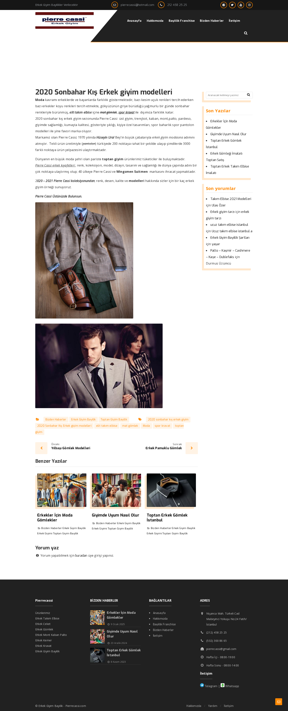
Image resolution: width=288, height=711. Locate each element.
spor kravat (162, 426)
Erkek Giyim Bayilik (83, 419)
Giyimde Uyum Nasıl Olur (115, 515)
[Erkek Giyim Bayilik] (64, 28)
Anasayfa (159, 613)
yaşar (216, 244)
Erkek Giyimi (44, 533)
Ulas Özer (219, 205)
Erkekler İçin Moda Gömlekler (55, 518)
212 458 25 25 (177, 5)
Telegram (210, 686)
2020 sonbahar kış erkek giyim (168, 419)
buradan (81, 556)
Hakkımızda (160, 619)
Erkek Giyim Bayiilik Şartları (230, 238)
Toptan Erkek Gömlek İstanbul (167, 518)
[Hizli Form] (278, 701)
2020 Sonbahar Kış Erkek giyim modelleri (64, 426)
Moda (146, 426)
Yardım (212, 706)
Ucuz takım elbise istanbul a (232, 231)
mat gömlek (130, 426)
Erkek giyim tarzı (222, 212)
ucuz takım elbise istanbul (229, 225)
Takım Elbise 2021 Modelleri (230, 199)
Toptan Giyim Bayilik (114, 419)
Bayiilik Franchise (164, 624)
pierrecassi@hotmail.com (137, 5)
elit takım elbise (106, 426)
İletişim (158, 636)
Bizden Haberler (55, 419)
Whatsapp (232, 686)
